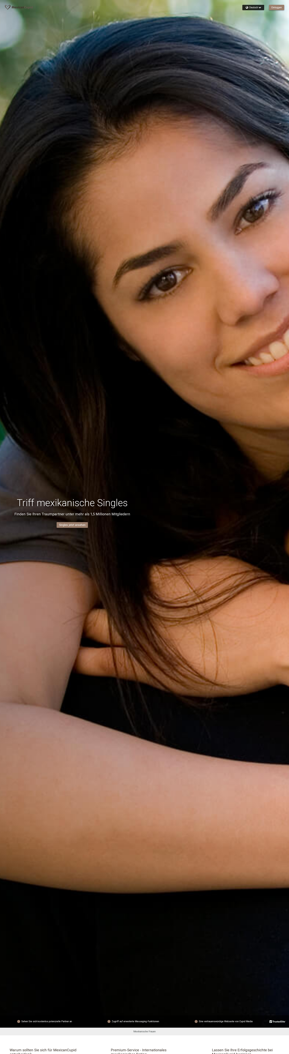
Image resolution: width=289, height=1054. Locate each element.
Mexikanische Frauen (144, 1031)
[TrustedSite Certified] (278, 1021)
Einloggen (276, 7)
